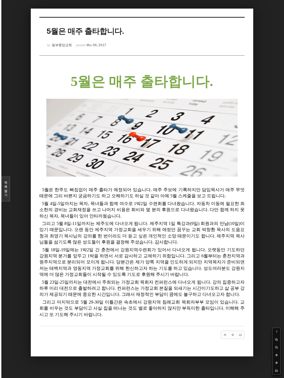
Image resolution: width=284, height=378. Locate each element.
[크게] (276, 339)
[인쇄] (276, 370)
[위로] (276, 355)
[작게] (276, 347)
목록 (5, 189)
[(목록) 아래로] (276, 363)
